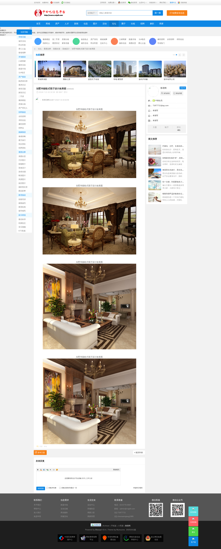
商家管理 (91, 516)
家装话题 (22, 89)
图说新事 (22, 191)
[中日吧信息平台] (50, 13)
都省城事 (22, 53)
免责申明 (37, 516)
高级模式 (116, 470)
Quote (50, 469)
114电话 (22, 73)
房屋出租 (22, 104)
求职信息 (22, 120)
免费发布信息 (178, 13)
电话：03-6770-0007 (122, 505)
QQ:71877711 (120, 512)
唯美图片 (22, 175)
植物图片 (22, 164)
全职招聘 (22, 116)
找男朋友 (22, 148)
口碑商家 (22, 61)
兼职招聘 (22, 124)
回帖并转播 (52, 488)
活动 (105, 24)
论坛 (114, 24)
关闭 (30, 28)
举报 (45, 446)
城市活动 (22, 41)
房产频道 (22, 77)
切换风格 (184, 2)
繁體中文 (173, 2)
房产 (57, 24)
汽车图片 (22, 160)
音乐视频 (22, 227)
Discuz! (98, 530)
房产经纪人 (23, 108)
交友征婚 (64, 509)
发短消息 (179, 93)
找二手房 (55, 39)
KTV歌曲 (22, 231)
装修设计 (22, 168)
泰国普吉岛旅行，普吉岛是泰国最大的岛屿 (179, 170)
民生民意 (22, 45)
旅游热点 (84, 39)
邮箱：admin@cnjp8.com (124, 509)
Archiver (106, 526)
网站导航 (163, 2)
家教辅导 (22, 203)
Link (47, 469)
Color (41, 469)
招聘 (142, 24)
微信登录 (134, 2)
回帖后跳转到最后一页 (69, 488)
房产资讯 (94, 39)
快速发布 (152, 2)
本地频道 (22, 57)
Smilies (57, 469)
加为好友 (167, 93)
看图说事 (22, 152)
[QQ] (96, 526)
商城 (48, 24)
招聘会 (21, 128)
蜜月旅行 (22, 140)
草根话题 (22, 37)
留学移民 (22, 211)
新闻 (76, 24)
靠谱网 (163, 88)
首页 (38, 24)
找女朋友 (22, 144)
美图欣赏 (22, 156)
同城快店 (91, 509)
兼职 (152, 24)
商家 (161, 24)
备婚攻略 (22, 136)
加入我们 (37, 512)
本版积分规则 (137, 488)
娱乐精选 (22, 215)
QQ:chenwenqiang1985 (124, 516)
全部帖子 (91, 13)
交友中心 (103, 43)
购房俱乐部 (23, 81)
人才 (67, 24)
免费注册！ (112, 2)
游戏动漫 (22, 172)
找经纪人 (46, 43)
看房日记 (22, 85)
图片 (95, 24)
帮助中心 (37, 509)
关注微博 (56, 2)
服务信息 (22, 65)
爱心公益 (22, 49)
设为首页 (37, 2)
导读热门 (161, 43)
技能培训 (22, 199)
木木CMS (46, 100)
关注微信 (67, 2)
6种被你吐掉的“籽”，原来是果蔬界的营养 (178, 158)
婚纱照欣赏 (23, 187)
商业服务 (64, 512)
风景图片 (22, 179)
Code (53, 469)
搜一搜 (158, 13)
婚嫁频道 (22, 132)
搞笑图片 (22, 183)
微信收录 (22, 219)
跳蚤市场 (22, 69)
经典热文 (22, 223)
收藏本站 (45, 2)
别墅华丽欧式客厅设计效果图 (83, 49)
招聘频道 (22, 112)
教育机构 (22, 207)
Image (44, 469)
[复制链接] (70, 89)
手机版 (113, 526)
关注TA (182, 88)
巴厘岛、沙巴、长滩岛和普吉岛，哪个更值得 (180, 146)
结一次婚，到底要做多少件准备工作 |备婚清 (179, 182)
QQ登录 (123, 2)
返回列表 (139, 452)
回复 (41, 446)
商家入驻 (91, 512)
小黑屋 (120, 526)
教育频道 (22, 195)
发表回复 (41, 488)
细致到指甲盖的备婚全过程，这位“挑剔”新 (179, 194)
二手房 (21, 96)
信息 (86, 24)
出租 (133, 24)
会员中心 (142, 2)
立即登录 (103, 2)
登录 (83, 478)
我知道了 (3, 35)
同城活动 (64, 516)
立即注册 (89, 478)
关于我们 (37, 505)
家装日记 (22, 93)
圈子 (123, 24)
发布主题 (41, 452)
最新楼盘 (22, 100)
